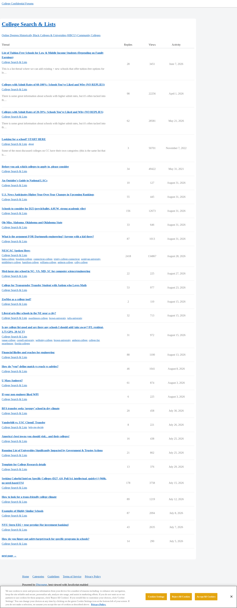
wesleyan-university (90, 259)
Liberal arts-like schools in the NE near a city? (29, 313)
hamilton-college (30, 262)
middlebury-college (11, 262)
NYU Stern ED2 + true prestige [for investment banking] (35, 524)
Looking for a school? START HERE (24, 139)
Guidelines (53, 576)
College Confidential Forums (17, 3)
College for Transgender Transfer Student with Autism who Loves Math (44, 285)
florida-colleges (22, 343)
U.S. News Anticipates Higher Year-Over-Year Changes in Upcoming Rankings (48, 194)
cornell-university (25, 340)
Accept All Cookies (206, 596)
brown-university (57, 318)
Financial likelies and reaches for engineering (28, 352)
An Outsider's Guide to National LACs (24, 180)
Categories (38, 576)
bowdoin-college (24, 259)
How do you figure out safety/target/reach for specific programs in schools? (45, 538)
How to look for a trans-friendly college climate (29, 496)
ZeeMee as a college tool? (16, 299)
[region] (118, 597)
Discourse (41, 584)
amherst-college (65, 262)
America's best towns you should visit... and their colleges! (35, 436)
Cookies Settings (156, 596)
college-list (94, 340)
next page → (9, 555)
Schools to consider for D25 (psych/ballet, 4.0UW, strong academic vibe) (44, 208)
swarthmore (7, 343)
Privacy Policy (93, 576)
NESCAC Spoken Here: (16, 250)
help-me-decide (36, 427)
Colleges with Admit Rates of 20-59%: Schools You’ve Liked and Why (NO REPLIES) (52, 111)
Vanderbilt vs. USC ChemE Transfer (23, 422)
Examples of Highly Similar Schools (22, 510)
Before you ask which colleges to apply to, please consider (35, 166)
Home (25, 576)
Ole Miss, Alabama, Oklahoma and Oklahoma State (32, 222)
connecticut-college (42, 259)
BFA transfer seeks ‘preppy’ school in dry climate (31, 408)
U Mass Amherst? (12, 380)
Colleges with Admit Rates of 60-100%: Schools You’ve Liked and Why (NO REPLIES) (53, 84)
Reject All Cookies (181, 596)
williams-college (48, 262)
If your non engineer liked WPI (20, 394)
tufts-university (74, 318)
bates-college (8, 259)
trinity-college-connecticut (67, 259)
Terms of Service (72, 576)
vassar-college (8, 340)
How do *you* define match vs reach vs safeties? (30, 366)
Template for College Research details (24, 464)
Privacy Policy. (98, 604)
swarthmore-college (38, 318)
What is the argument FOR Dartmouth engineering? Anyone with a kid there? (48, 236)
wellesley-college (44, 340)
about (31, 144)
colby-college (81, 262)
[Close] (231, 596)
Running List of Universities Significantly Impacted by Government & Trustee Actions (52, 450)
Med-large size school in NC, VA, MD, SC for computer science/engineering (46, 271)
